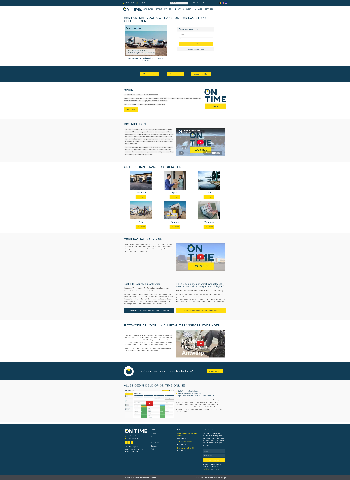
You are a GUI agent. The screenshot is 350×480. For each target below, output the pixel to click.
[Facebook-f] (126, 442)
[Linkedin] (129, 442)
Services (209, 9)
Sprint (159, 9)
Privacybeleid (207, 468)
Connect (187, 9)
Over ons (205, 3)
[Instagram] (132, 442)
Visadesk (199, 9)
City (179, 9)
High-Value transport (184, 442)
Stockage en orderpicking (186, 448)
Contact (213, 3)
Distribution (148, 9)
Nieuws (199, 3)
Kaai (209, 192)
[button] (127, 40)
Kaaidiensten (170, 9)
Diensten (154, 434)
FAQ (152, 449)
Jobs (194, 3)
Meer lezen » (181, 438)
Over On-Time (156, 443)
